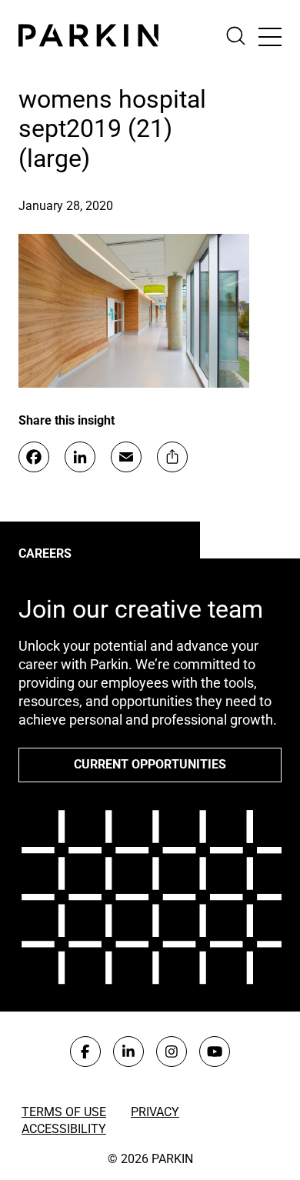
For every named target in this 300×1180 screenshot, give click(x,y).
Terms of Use (64, 1112)
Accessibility (64, 1129)
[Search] (241, 35)
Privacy (155, 1112)
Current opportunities (150, 764)
